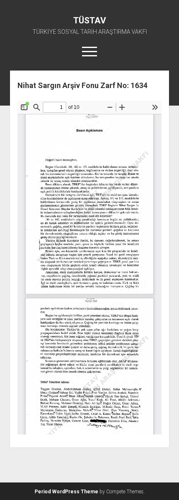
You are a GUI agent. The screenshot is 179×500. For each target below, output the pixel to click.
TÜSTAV (89, 20)
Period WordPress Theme (66, 492)
